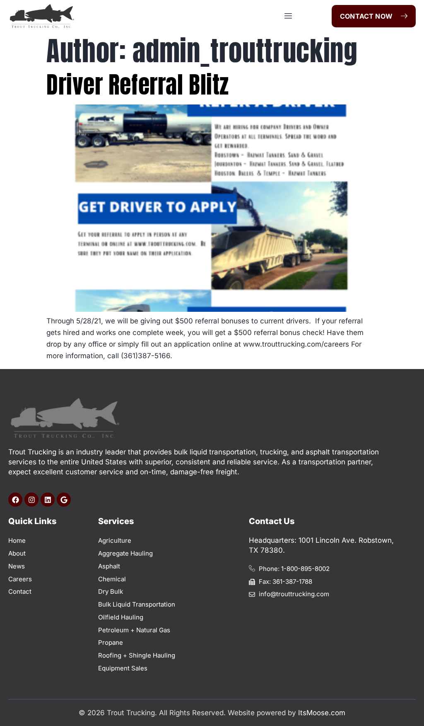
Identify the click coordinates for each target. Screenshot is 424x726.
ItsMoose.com (321, 713)
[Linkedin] (48, 500)
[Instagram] (31, 500)
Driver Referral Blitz (137, 84)
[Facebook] (15, 500)
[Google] (64, 500)
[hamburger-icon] (288, 16)
